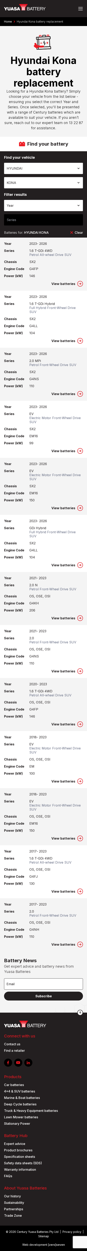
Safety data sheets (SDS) (23, 1163)
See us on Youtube (18, 1063)
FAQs (8, 1176)
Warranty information (20, 1170)
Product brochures (18, 1150)
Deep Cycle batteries (20, 1104)
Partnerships (13, 1209)
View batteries (63, 284)
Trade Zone (13, 1215)
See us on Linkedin (28, 1063)
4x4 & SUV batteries (19, 1091)
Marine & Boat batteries (22, 1098)
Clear (79, 233)
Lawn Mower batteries (21, 1117)
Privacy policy (72, 1231)
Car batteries (14, 1085)
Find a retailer (14, 1051)
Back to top (80, 1012)
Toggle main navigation (80, 8)
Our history (12, 1196)
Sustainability (14, 1203)
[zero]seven (56, 1244)
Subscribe (43, 996)
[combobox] (43, 168)
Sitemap (43, 1236)
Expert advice (14, 1144)
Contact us (12, 1044)
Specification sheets (19, 1157)
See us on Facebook (8, 1063)
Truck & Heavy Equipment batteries (31, 1111)
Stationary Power (17, 1124)
